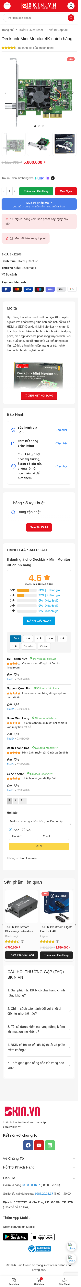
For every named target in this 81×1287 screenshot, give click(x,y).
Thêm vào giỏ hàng (36, 191)
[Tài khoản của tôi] (71, 6)
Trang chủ (8, 29)
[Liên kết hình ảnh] (22, 1111)
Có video (28, 646)
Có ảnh (44, 646)
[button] (5, 93)
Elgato (44, 936)
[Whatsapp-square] (50, 1145)
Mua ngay (66, 191)
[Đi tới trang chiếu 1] (35, 126)
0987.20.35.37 (44, 1193)
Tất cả (15, 638)
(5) (22, 941)
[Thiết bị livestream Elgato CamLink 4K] (56, 906)
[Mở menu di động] (7, 6)
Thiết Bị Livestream (30, 29)
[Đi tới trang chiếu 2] (39, 126)
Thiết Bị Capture (57, 29)
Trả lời (10, 679)
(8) (57, 941)
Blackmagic (29, 267)
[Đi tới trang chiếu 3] (43, 126)
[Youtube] (39, 1145)
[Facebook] (28, 1145)
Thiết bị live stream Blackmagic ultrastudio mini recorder (19, 931)
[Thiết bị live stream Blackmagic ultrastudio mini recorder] (21, 906)
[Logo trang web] (39, 5)
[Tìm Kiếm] (71, 17)
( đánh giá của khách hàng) (36, 47)
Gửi (39, 846)
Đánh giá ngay (39, 620)
